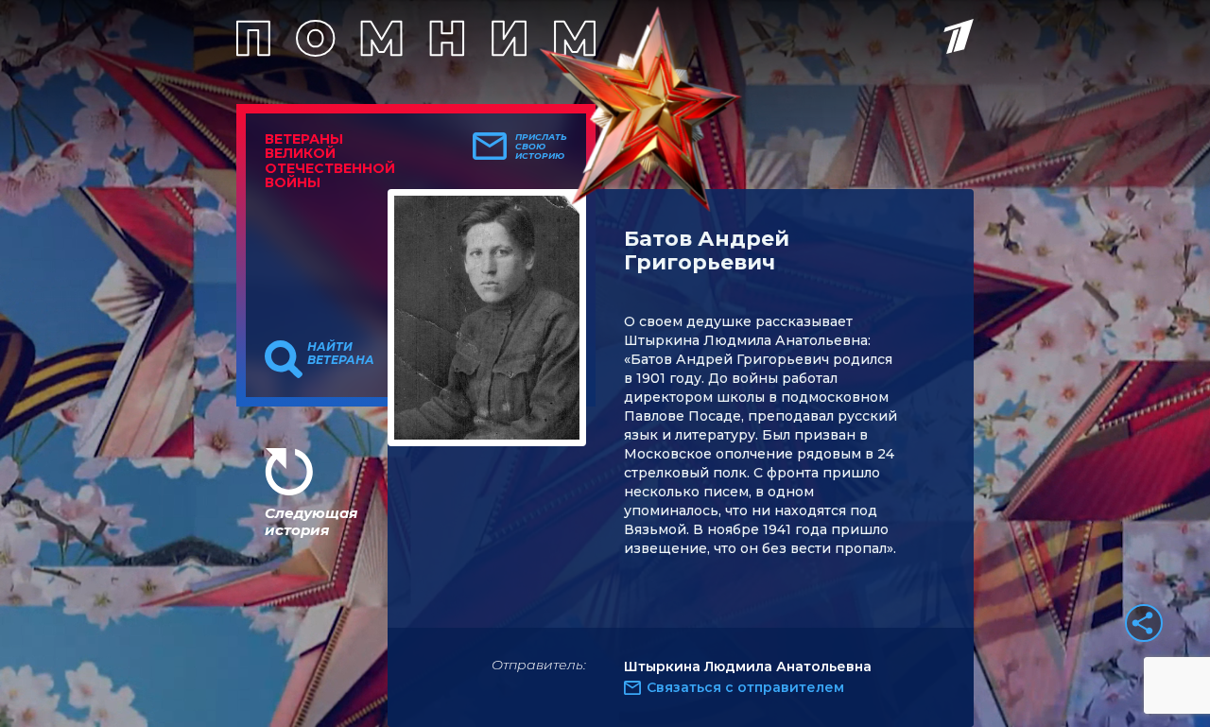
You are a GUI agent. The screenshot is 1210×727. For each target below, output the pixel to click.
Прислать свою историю (541, 146)
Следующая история (311, 521)
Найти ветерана (340, 353)
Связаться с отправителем (745, 687)
